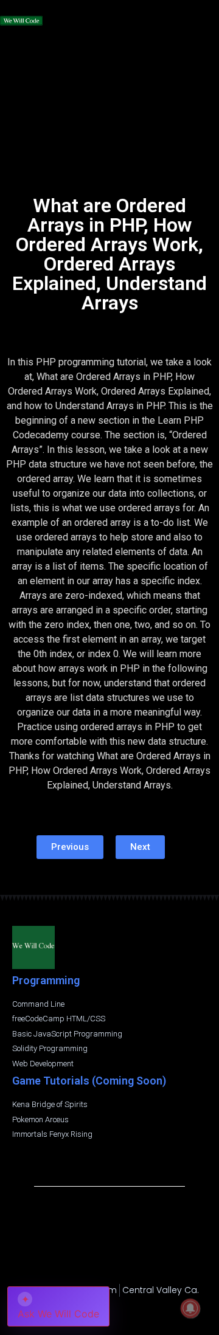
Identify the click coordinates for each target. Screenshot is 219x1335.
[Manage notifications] (190, 1308)
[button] (207, 13)
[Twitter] (132, 1311)
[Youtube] (109, 1311)
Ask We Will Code (58, 1306)
